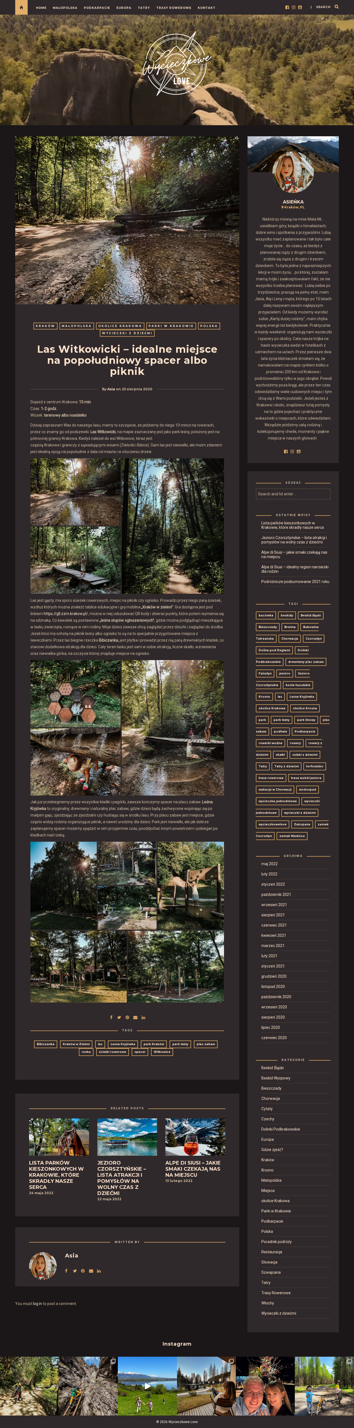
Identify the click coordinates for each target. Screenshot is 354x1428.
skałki (280, 755)
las (100, 1044)
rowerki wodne (270, 743)
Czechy (267, 1119)
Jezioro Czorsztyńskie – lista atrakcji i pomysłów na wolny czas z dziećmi (294, 539)
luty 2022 (269, 874)
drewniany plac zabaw (306, 662)
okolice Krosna (305, 708)
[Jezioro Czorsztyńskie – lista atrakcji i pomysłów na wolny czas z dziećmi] (127, 1139)
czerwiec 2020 (274, 1037)
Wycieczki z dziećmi (127, 333)
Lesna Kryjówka (123, 1044)
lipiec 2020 (270, 1027)
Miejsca (268, 1190)
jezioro (284, 673)
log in (37, 1303)
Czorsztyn (314, 638)
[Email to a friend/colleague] (135, 1016)
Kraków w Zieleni (76, 1044)
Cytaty (267, 1109)
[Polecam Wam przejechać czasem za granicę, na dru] (88, 1386)
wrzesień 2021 (274, 905)
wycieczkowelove (273, 824)
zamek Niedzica (292, 836)
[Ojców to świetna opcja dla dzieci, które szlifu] (29, 1386)
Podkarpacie (97, 8)
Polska (209, 326)
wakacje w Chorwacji (275, 789)
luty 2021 (269, 956)
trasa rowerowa (271, 778)
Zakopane (302, 824)
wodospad (307, 789)
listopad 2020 (273, 986)
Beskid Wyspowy (275, 1078)
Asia (111, 389)
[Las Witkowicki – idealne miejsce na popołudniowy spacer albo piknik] (119, 1016)
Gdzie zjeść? (272, 1149)
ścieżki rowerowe (112, 1052)
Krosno (264, 697)
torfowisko (314, 766)
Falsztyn (265, 673)
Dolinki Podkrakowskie (280, 1129)
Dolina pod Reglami (274, 650)
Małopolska (65, 8)
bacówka (266, 615)
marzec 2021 (273, 945)
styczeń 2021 (273, 966)
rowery (295, 743)
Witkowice (162, 1052)
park (262, 720)
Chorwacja (289, 638)
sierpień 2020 (273, 1017)
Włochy (267, 1303)
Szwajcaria (271, 1272)
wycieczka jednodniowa (278, 801)
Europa (123, 8)
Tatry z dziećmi (286, 766)
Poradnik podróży (276, 1241)
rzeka (86, 1052)
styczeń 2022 (273, 884)
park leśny (180, 1044)
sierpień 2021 (273, 915)
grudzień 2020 (274, 976)
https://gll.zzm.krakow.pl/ (66, 613)
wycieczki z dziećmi (300, 813)
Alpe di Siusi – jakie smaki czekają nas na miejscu (294, 554)
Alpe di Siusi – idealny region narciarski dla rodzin (295, 569)
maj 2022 (269, 864)
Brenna (290, 627)
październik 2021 (276, 894)
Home (41, 8)
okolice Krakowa (120, 326)
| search (320, 7)
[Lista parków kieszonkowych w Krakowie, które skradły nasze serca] (59, 1139)
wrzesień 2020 (274, 1007)
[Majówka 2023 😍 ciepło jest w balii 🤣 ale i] (206, 1386)
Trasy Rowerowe (173, 8)
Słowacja (269, 1262)
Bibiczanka (45, 1044)
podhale (280, 731)
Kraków (45, 326)
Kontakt (206, 8)
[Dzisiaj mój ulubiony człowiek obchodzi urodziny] (265, 1386)
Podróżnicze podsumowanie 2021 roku (295, 581)
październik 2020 (276, 997)
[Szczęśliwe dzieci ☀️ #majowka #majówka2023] (147, 1386)
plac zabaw (206, 1044)
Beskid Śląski (311, 615)
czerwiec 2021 (274, 925)
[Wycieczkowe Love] (177, 62)
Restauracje (271, 1252)
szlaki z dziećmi (304, 755)
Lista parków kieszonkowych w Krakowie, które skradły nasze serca (292, 525)
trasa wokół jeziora (306, 778)
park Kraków (154, 1044)
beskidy (287, 615)
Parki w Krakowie (171, 326)
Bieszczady (268, 627)
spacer (139, 1052)
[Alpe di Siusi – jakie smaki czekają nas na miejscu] (195, 1139)
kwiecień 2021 (273, 935)
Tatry (144, 8)
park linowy (306, 720)
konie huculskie (298, 685)
